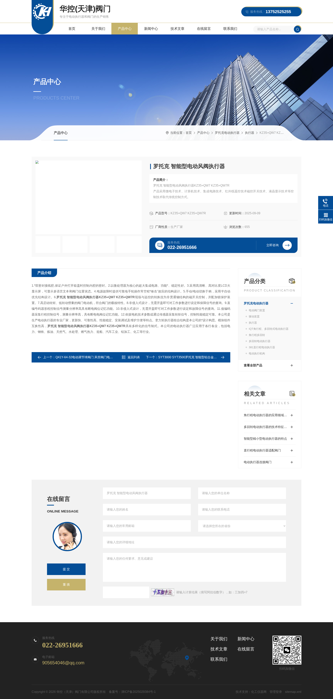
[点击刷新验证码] (162, 592)
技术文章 (177, 29)
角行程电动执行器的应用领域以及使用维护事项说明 (270, 415)
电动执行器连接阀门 (258, 462)
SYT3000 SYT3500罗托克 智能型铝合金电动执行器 (193, 357)
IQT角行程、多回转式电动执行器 (268, 328)
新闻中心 (151, 29)
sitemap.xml (293, 691)
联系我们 (230, 29)
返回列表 (134, 357)
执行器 (249, 132)
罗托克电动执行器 (227, 132)
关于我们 (98, 29)
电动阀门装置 (257, 310)
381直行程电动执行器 (262, 347)
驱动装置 (254, 316)
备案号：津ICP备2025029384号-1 (132, 691)
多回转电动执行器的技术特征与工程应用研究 (270, 427)
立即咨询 (272, 245)
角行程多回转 (257, 335)
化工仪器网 (259, 691)
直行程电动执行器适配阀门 (262, 450)
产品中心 (125, 29)
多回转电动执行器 (259, 341)
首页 (71, 29)
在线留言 (204, 29)
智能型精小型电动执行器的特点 (265, 438)
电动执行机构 (257, 353)
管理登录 (276, 691)
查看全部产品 (253, 365)
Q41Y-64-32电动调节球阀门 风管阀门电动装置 (87, 357)
